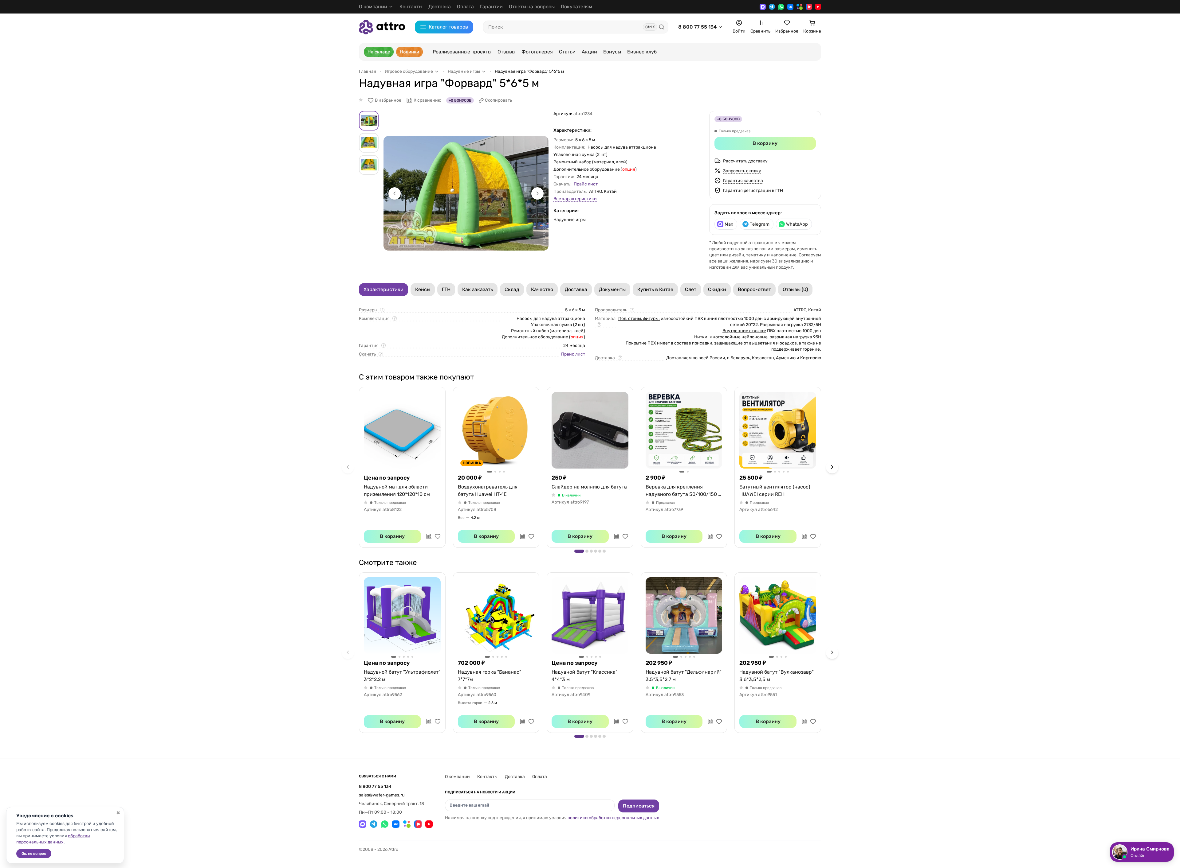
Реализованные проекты (462, 52)
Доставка (439, 7)
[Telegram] (772, 7)
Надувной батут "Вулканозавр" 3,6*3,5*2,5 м (776, 675)
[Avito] (799, 7)
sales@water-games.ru (381, 795)
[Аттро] (382, 27)
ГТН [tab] (446, 289)
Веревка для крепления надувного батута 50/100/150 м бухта (684, 491)
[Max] (763, 7)
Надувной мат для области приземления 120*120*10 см (397, 490)
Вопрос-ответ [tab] (754, 289)
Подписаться (639, 806)
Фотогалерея (537, 52)
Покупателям (576, 7)
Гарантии (491, 7)
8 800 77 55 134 (697, 27)
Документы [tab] (612, 289)
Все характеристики (575, 198)
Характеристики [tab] (383, 289)
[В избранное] (438, 536)
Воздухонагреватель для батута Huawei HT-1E (487, 490)
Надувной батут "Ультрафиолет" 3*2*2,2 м (402, 675)
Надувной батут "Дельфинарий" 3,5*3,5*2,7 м (684, 675)
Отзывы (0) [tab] (795, 289)
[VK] (790, 7)
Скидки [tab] (717, 289)
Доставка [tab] (576, 289)
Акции (589, 52)
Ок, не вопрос (34, 853)
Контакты (410, 7)
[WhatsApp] (781, 7)
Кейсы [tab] (422, 289)
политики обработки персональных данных (613, 817)
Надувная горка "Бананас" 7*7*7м (489, 675)
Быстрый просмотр (402, 430)
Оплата (465, 7)
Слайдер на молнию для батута (589, 487)
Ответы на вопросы (532, 7)
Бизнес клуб (642, 52)
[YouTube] (818, 7)
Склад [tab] (512, 289)
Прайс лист (586, 184)
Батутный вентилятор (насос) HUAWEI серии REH (774, 490)
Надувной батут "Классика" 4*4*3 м (584, 675)
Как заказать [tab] (477, 289)
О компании (457, 776)
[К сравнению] (429, 536)
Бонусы (612, 52)
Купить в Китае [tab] (655, 289)
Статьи (567, 52)
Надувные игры (569, 219)
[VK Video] (809, 7)
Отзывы (506, 52)
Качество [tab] (542, 289)
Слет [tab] (690, 289)
